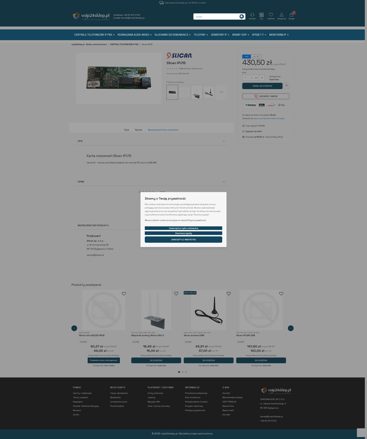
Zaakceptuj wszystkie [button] (183, 239)
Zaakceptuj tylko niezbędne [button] (183, 228)
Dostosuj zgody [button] (183, 233)
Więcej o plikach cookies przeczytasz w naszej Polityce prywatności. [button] (176, 220)
